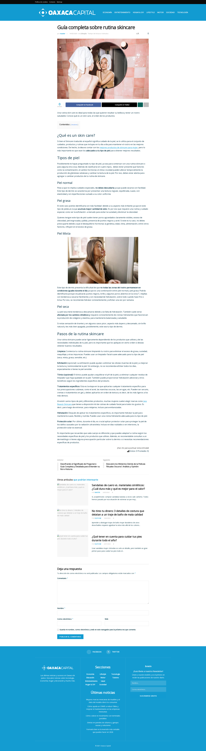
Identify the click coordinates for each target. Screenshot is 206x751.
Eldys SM (98, 518)
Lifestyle (150, 12)
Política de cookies (41, 2)
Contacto (52, 2)
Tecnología (182, 12)
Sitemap (59, 2)
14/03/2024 (73, 33)
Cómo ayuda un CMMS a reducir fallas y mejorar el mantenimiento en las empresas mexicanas (103, 709)
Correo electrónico (65, 619)
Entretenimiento (122, 12)
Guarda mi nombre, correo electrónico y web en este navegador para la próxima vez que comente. (98, 629)
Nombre (61, 608)
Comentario (62, 578)
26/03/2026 (105, 492)
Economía (107, 12)
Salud (103, 681)
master (62, 33)
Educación (90, 677)
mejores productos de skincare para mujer (119, 147)
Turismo (115, 677)
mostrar (74, 124)
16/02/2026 (107, 518)
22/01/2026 (107, 544)
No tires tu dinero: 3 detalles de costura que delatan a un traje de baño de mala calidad (118, 512)
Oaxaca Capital (105, 746)
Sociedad (170, 12)
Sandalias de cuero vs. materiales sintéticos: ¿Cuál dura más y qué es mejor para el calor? (118, 487)
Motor (160, 12)
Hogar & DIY (138, 12)
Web (106, 619)
